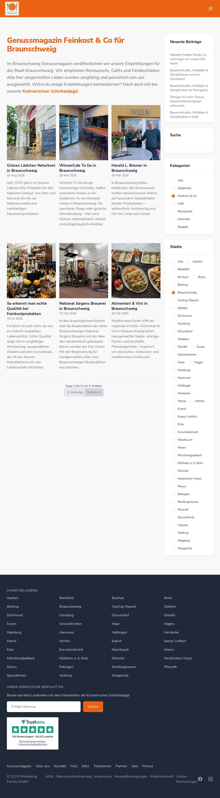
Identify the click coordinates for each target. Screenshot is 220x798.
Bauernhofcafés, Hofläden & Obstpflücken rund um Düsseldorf (189, 74)
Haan (116, 623)
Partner (121, 766)
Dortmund (15, 615)
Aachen (12, 598)
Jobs (134, 766)
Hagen (169, 623)
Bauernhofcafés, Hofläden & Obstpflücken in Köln (189, 114)
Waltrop (65, 675)
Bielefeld (66, 598)
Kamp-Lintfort (175, 641)
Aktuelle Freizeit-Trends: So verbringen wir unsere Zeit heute (188, 59)
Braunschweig (70, 606)
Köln (10, 649)
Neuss (12, 666)
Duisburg (66, 615)
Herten (64, 641)
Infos (85, 766)
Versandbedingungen (130, 776)
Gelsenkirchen (70, 623)
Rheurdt (170, 666)
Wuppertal (120, 675)
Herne (12, 641)
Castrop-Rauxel (124, 606)
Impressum (103, 776)
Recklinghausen (124, 666)
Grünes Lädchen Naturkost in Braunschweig (31, 168)
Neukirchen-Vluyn (178, 658)
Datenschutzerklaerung (74, 776)
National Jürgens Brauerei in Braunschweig (82, 306)
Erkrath (169, 615)
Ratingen (66, 666)
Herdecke (171, 632)
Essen (11, 623)
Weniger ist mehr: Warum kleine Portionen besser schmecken (187, 101)
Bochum (118, 598)
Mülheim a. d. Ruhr (74, 658)
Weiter (93, 706)
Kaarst (117, 641)
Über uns (43, 766)
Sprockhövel (16, 675)
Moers (169, 649)
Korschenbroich (71, 649)
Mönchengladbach (21, 658)
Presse (147, 766)
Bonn (168, 598)
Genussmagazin (19, 766)
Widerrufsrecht (162, 776)
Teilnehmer (102, 766)
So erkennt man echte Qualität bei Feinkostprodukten (27, 308)
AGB (49, 776)
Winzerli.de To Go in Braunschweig (77, 168)
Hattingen (119, 632)
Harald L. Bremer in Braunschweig (129, 168)
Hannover (66, 632)
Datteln (170, 606)
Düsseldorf (120, 615)
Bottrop (13, 606)
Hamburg (14, 632)
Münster (118, 658)
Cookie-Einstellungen (187, 779)
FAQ (73, 766)
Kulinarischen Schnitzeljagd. (51, 91)
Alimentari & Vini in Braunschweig (130, 306)
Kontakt (60, 766)
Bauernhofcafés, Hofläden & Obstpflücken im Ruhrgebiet (189, 88)
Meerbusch (120, 649)
